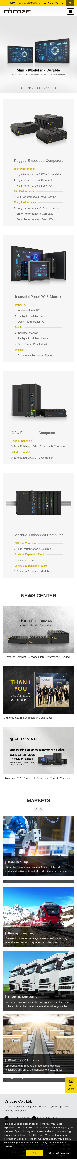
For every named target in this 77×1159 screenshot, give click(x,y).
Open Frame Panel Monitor (33, 344)
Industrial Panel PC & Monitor (38, 297)
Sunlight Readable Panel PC (34, 316)
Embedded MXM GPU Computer (33, 457)
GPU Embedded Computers (33, 433)
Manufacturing (18, 862)
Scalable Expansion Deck (32, 560)
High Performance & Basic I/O (34, 185)
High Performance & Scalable (34, 548)
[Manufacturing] (38, 846)
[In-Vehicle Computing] (38, 981)
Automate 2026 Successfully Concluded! (28, 717)
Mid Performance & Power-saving (36, 196)
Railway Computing (21, 933)
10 (54, 88)
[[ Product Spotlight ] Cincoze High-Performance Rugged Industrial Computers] (38, 629)
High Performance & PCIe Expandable (38, 174)
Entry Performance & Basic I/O (34, 219)
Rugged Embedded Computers (38, 161)
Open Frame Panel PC (31, 321)
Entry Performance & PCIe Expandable (39, 208)
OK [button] (34, 1153)
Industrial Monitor (28, 332)
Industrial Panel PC (29, 310)
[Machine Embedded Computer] (38, 502)
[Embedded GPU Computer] (38, 400)
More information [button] (59, 1153)
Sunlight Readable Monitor (33, 338)
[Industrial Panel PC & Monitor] (38, 264)
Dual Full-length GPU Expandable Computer (40, 446)
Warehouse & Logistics (24, 1060)
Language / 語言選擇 (27, 3)
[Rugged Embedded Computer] (38, 128)
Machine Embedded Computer (38, 535)
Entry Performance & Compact (34, 213)
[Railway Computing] (38, 917)
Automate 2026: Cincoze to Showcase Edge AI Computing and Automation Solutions (38, 778)
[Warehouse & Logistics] (38, 1044)
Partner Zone (54, 3)
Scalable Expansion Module (33, 571)
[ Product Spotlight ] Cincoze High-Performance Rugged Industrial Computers (37, 657)
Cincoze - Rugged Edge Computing (17, 11)
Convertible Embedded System (36, 355)
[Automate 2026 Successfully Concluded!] (38, 690)
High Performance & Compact (34, 180)
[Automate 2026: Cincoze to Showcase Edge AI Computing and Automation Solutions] (38, 750)
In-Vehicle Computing (22, 996)
